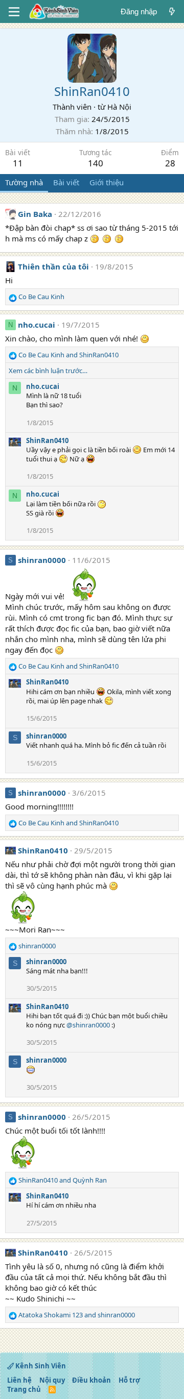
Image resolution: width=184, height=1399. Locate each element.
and (68, 354)
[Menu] (14, 12)
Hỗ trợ (129, 1380)
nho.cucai (36, 325)
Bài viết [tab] (66, 182)
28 (170, 163)
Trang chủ (24, 1389)
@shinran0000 (88, 1024)
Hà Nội (119, 107)
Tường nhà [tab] (24, 182)
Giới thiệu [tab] (106, 182)
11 (18, 163)
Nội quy (52, 1380)
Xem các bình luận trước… (48, 370)
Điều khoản (91, 1380)
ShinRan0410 (47, 440)
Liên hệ (19, 1380)
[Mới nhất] (172, 11)
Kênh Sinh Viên (40, 1365)
